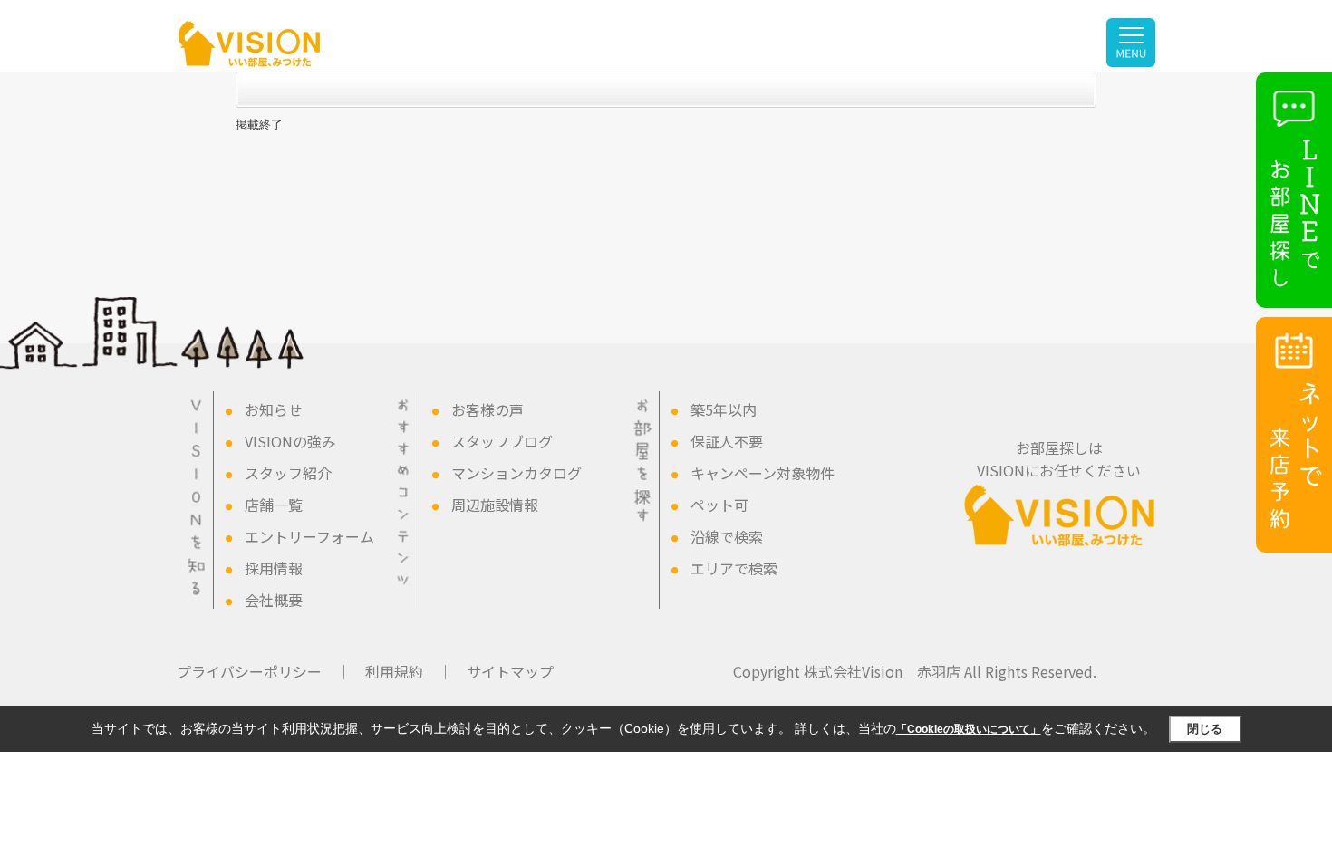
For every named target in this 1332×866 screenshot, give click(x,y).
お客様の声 (487, 409)
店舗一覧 (274, 504)
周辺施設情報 (494, 504)
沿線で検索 (726, 536)
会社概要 (274, 600)
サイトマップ (510, 671)
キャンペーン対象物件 (762, 473)
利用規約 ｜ (408, 671)
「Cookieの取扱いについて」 (968, 729)
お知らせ (274, 409)
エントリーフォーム (309, 536)
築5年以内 (723, 409)
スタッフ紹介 (288, 473)
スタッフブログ (502, 441)
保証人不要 (726, 441)
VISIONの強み (290, 441)
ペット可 (719, 504)
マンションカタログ (516, 473)
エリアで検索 (733, 568)
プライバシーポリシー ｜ (264, 671)
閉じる (1204, 729)
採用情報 (274, 568)
